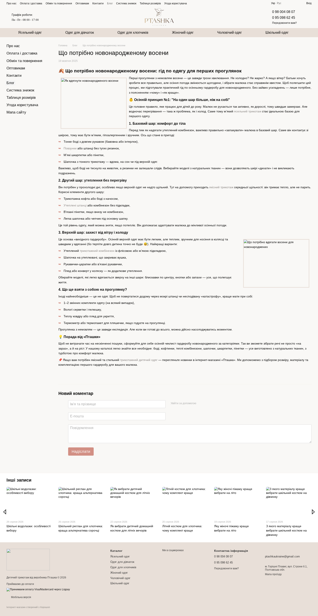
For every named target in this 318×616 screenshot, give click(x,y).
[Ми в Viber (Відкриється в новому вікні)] (208, 3)
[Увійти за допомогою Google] (207, 403)
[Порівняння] (287, 3)
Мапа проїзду (273, 574)
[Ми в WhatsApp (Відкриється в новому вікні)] (213, 3)
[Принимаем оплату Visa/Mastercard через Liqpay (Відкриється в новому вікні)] (38, 589)
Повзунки (70, 148)
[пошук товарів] (308, 32)
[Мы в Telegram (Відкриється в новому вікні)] (203, 3)
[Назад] (4, 511)
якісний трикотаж (221, 187)
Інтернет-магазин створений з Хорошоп (28, 607)
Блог (110, 3)
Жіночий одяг (183, 32)
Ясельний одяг (30, 32)
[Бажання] (295, 3)
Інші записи (18, 480)
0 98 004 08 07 (283, 12)
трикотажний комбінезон (97, 250)
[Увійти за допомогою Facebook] (201, 403)
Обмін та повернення (59, 3)
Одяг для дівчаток (79, 32)
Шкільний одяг (277, 32)
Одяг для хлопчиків (132, 32)
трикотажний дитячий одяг (138, 360)
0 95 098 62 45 (283, 17)
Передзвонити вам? (284, 22)
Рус (279, 3)
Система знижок (126, 3)
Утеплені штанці (75, 205)
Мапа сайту (16, 112)
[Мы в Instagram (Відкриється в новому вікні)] (198, 3)
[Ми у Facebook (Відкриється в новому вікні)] (193, 3)
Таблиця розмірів (150, 3)
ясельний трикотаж (247, 111)
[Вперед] (313, 511)
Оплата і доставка (31, 3)
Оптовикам (82, 3)
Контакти (98, 3)
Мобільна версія (20, 597)
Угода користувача (175, 3)
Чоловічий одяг (229, 32)
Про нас (11, 3)
